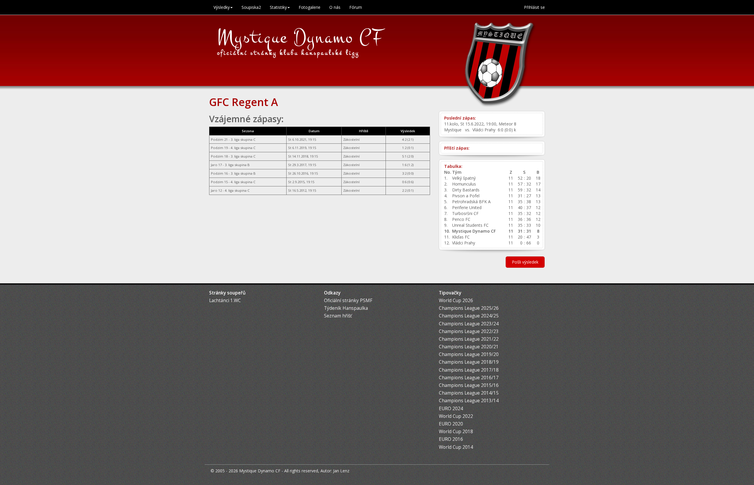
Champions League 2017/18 (469, 370)
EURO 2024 (451, 408)
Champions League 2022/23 (469, 331)
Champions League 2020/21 (469, 347)
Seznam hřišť (338, 316)
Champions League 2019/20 (469, 354)
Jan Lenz (341, 471)
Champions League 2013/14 (469, 401)
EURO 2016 (451, 439)
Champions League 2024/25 (469, 316)
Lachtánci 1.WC (225, 300)
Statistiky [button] (278, 7)
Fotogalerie (309, 7)
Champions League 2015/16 (469, 385)
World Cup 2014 (456, 447)
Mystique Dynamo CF (300, 37)
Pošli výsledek (525, 262)
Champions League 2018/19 (469, 362)
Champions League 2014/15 (469, 393)
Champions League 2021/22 (469, 339)
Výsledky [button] (222, 7)
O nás (334, 7)
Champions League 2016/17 (469, 378)
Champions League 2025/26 (469, 308)
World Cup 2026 (456, 300)
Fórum (355, 7)
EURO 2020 (451, 424)
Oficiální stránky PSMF (348, 300)
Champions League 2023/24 (469, 324)
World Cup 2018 (456, 431)
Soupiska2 (251, 7)
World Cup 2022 (456, 416)
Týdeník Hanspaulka (346, 308)
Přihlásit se (534, 7)
